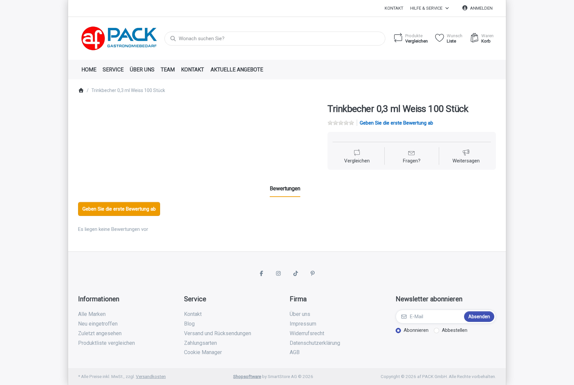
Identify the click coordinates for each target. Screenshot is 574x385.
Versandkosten (151, 376)
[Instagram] (278, 273)
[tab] (285, 188)
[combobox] (274, 39)
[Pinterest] (313, 273)
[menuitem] (88, 69)
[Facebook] (261, 273)
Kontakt (394, 8)
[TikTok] (295, 273)
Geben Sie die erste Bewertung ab (396, 123)
